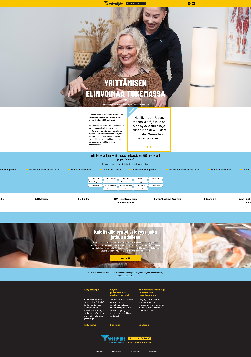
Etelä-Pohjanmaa (110, 178)
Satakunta (110, 189)
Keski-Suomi (110, 182)
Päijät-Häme (156, 185)
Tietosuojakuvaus (135, 351)
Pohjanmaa (95, 185)
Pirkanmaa (155, 182)
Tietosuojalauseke (98, 351)
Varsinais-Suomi (140, 189)
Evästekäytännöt (116, 351)
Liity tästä (90, 325)
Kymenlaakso (125, 182)
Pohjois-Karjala (110, 185)
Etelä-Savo (125, 178)
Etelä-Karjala (95, 178)
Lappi (141, 182)
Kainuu (140, 178)
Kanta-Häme (155, 178)
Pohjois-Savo (140, 185)
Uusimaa (125, 189)
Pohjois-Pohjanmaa (125, 185)
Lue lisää (125, 258)
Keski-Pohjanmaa (95, 182)
